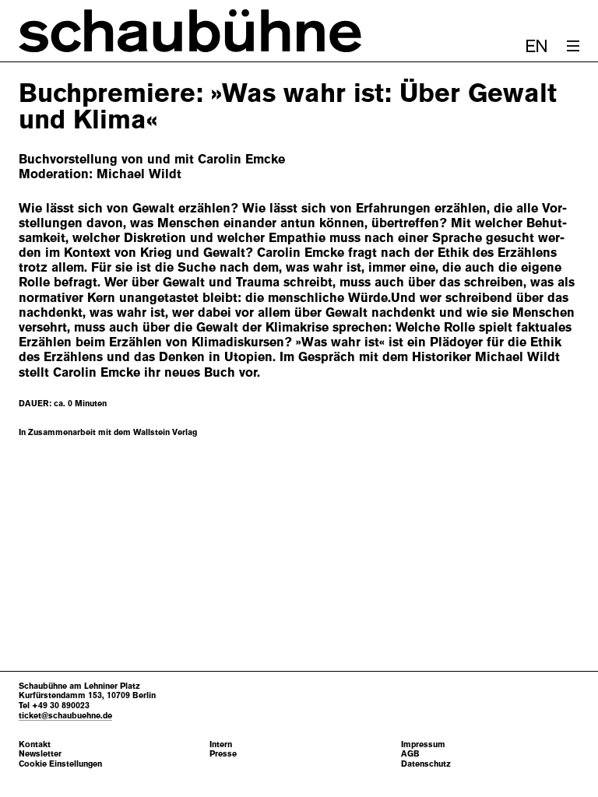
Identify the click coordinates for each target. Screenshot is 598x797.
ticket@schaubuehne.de (65, 715)
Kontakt (35, 744)
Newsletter (40, 754)
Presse (223, 754)
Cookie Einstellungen (60, 764)
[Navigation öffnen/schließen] (573, 46)
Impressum (423, 744)
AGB (410, 754)
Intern (220, 744)
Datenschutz (426, 764)
